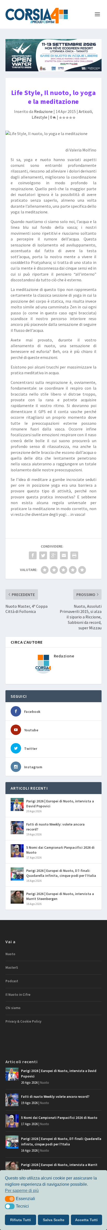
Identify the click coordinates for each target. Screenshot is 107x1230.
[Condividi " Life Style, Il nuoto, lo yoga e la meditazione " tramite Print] (74, 555)
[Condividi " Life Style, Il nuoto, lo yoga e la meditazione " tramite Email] (64, 555)
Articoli (85, 111)
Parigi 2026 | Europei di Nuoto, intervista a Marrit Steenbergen (60, 896)
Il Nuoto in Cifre (17, 994)
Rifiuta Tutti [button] (20, 1220)
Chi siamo (13, 1008)
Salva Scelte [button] (53, 1220)
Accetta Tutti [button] (86, 1220)
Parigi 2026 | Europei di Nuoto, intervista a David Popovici (60, 803)
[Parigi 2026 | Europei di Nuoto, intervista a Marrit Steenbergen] (17, 897)
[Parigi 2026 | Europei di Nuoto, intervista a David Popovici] (17, 804)
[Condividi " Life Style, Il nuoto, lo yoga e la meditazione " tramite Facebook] (33, 555)
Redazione (43, 111)
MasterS (11, 967)
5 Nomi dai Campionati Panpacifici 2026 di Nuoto (60, 849)
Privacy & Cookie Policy (23, 1021)
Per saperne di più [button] (22, 1190)
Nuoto (10, 954)
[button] (10, 1199)
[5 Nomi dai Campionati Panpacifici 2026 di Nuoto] (17, 850)
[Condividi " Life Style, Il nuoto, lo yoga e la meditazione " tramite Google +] (53, 555)
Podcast (11, 981)
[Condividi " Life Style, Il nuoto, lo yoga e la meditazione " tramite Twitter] (43, 555)
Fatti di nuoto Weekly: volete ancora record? (55, 826)
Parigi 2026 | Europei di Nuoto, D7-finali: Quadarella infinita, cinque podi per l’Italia (61, 873)
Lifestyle (39, 117)
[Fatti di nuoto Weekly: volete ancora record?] (17, 827)
